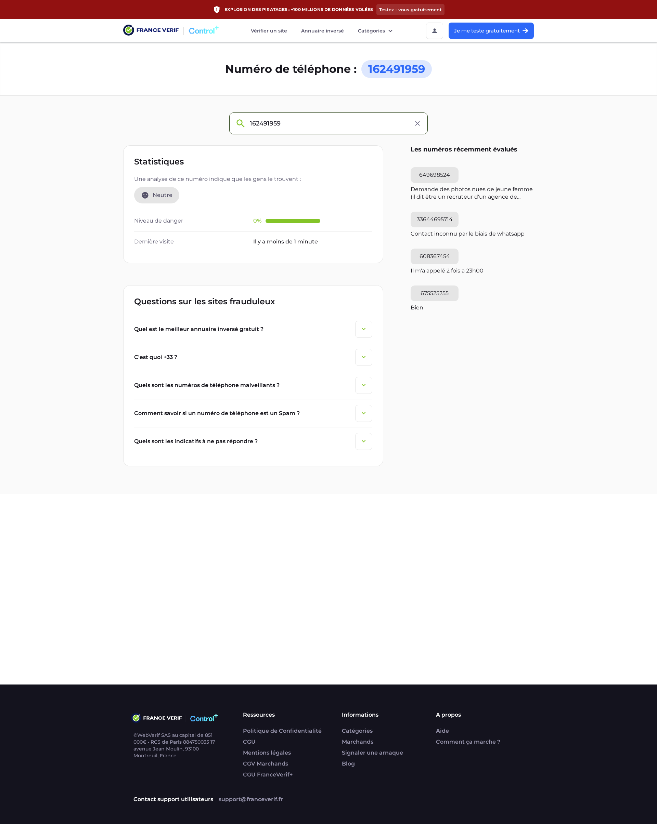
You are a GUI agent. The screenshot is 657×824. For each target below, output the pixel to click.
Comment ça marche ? (468, 742)
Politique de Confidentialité (282, 731)
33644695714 (435, 219)
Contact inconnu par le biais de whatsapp (468, 233)
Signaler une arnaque (372, 752)
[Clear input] (417, 123)
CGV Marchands (265, 763)
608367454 (435, 256)
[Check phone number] (240, 123)
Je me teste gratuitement (487, 30)
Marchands (357, 742)
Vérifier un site (269, 31)
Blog (348, 763)
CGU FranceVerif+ (268, 774)
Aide (442, 731)
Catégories (371, 31)
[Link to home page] (151, 31)
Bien (417, 307)
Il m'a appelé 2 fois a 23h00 (447, 270)
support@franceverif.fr (251, 799)
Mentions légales (267, 752)
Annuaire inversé (322, 31)
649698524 (434, 175)
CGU (249, 742)
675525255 (435, 293)
